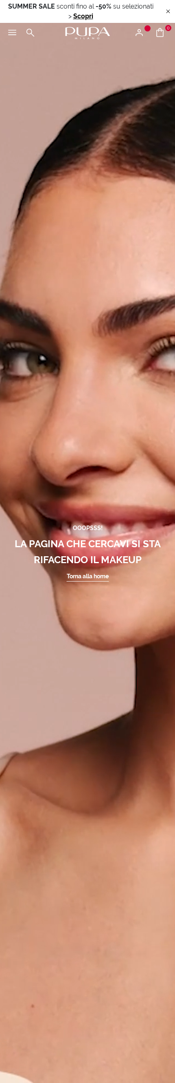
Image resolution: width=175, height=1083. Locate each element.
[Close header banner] (168, 11)
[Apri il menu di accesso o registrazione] (142, 33)
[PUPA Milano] (87, 32)
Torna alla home (88, 576)
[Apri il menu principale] (12, 33)
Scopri (83, 16)
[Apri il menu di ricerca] (30, 33)
